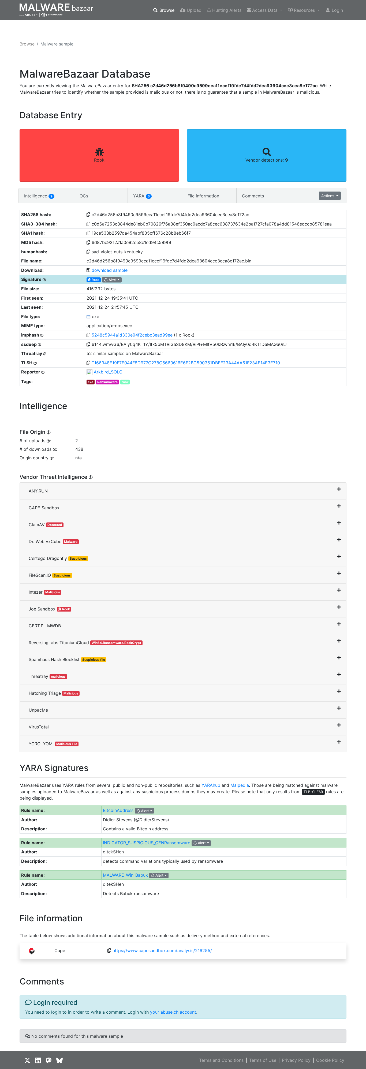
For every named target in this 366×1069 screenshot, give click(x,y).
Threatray (47, 676)
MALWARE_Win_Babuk (125, 875)
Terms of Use (262, 1060)
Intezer (44, 592)
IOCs (83, 195)
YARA (141, 195)
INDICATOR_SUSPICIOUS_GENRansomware (146, 842)
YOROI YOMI (53, 743)
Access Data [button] (265, 10)
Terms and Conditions (221, 1060)
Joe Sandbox (49, 609)
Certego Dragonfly (58, 558)
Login (336, 10)
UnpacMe (38, 710)
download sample (110, 270)
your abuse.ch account (173, 1012)
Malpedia (239, 785)
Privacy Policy (296, 1060)
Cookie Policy (330, 1060)
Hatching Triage (53, 693)
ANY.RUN (38, 491)
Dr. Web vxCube (53, 541)
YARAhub (210, 785)
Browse (166, 10)
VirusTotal (39, 727)
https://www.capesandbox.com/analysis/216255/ (162, 950)
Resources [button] (304, 10)
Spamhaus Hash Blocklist (67, 659)
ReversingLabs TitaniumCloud (85, 642)
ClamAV (45, 524)
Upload (193, 10)
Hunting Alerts (226, 10)
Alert (112, 279)
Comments (253, 195)
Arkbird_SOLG (108, 372)
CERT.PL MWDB (45, 625)
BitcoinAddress (118, 810)
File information (203, 195)
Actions (328, 195)
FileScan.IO (50, 575)
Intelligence (38, 195)
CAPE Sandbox (44, 507)
